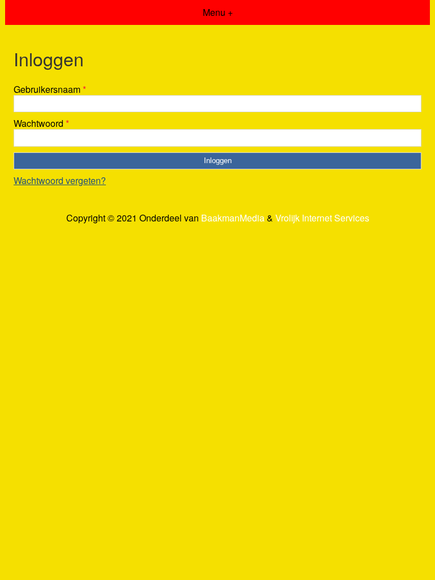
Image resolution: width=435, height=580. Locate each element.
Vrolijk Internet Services (322, 218)
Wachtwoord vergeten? (60, 180)
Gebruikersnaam (50, 89)
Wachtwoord (41, 123)
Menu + (218, 12)
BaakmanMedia (233, 218)
